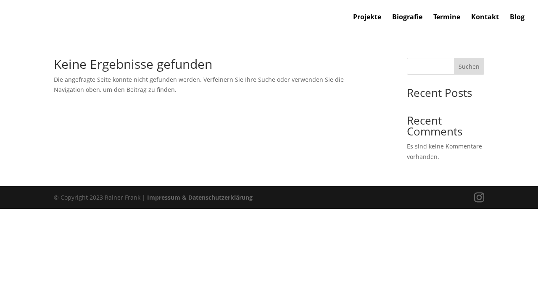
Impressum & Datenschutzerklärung (200, 197)
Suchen (469, 66)
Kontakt (485, 17)
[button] (18, 283)
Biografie (407, 17)
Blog (517, 17)
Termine (446, 17)
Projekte (367, 17)
